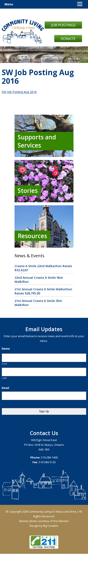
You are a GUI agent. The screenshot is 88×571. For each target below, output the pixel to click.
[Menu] (80, 4)
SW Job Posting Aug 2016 (19, 92)
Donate (68, 38)
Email (5, 388)
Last (4, 377)
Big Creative (50, 526)
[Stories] (44, 201)
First (4, 363)
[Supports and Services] (44, 156)
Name (6, 348)
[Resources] (44, 246)
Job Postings (63, 25)
